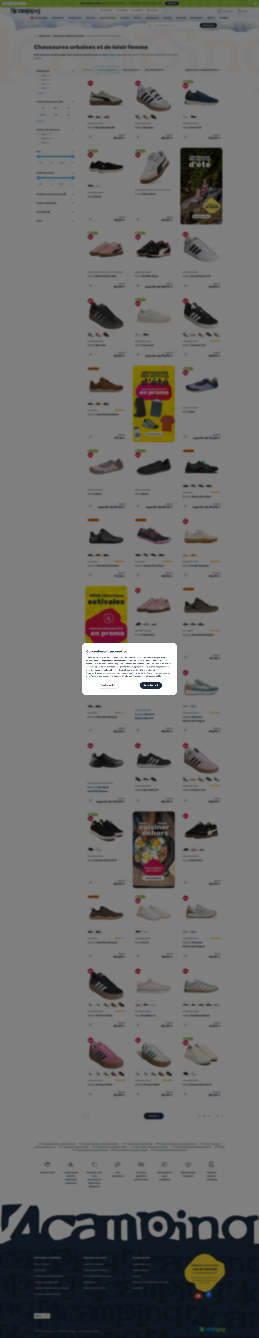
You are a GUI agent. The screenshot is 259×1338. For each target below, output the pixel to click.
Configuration (108, 685)
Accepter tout (151, 685)
